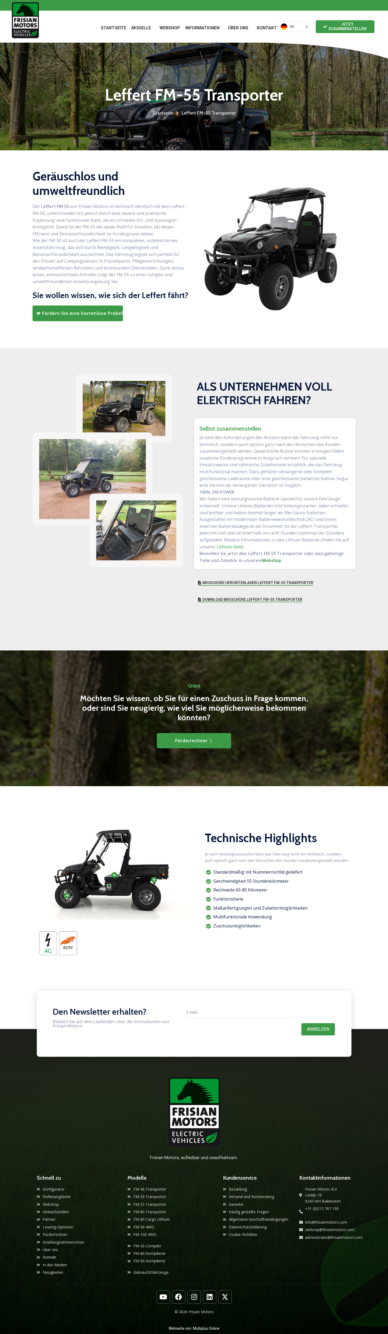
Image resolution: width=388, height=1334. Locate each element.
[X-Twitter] (225, 1297)
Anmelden (318, 1029)
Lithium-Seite (230, 547)
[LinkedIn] (209, 1297)
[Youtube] (163, 1297)
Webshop (271, 560)
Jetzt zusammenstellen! (347, 26)
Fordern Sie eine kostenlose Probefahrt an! (82, 313)
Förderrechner (191, 740)
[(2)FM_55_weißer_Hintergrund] (275, 248)
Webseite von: (181, 1328)
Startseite (163, 113)
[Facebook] (178, 1297)
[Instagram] (194, 1297)
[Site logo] (25, 26)
